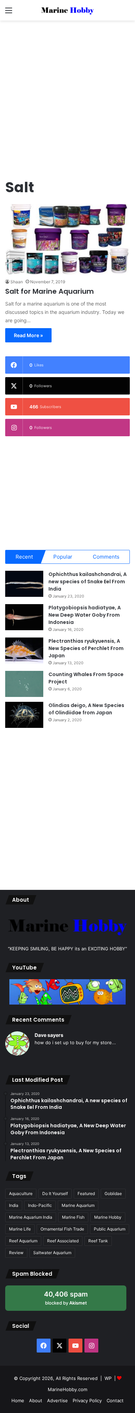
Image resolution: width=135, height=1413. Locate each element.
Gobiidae (113, 1193)
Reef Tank (98, 1240)
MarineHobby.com (67, 1389)
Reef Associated (63, 1240)
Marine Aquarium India (30, 1217)
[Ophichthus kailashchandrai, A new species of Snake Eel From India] (24, 584)
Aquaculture (21, 1193)
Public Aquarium (109, 1229)
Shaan (16, 281)
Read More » (28, 335)
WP (108, 1378)
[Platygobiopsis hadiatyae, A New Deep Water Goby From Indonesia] (24, 617)
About (35, 1400)
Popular (62, 556)
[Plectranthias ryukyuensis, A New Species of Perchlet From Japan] (24, 651)
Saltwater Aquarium (52, 1252)
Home (17, 1400)
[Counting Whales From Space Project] (24, 684)
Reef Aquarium (23, 1240)
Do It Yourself (55, 1193)
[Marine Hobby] (67, 10)
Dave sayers (49, 1035)
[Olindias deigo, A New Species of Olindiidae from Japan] (24, 715)
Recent (24, 556)
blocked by (73, 1300)
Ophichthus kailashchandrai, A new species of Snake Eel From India (87, 581)
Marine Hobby (108, 1217)
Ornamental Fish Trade (62, 1229)
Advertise (57, 1400)
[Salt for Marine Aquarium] (67, 239)
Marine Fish (73, 1217)
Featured (86, 1193)
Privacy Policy (87, 1400)
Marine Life (20, 1229)
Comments (106, 556)
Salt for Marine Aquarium (49, 291)
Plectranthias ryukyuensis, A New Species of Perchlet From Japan (86, 648)
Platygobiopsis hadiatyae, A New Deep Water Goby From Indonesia (84, 615)
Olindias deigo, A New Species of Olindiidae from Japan (86, 709)
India (13, 1205)
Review (16, 1252)
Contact (115, 1400)
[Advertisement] (67, 95)
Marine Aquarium (78, 1205)
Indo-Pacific (40, 1205)
